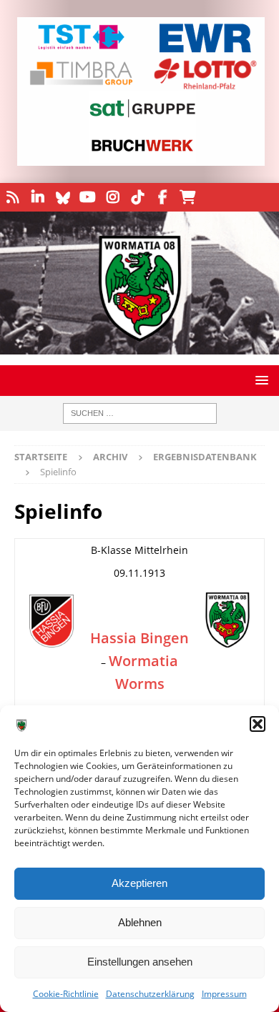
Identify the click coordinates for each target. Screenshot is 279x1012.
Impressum (224, 994)
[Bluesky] (62, 197)
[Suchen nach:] (140, 413)
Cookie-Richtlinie (66, 994)
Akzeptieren (139, 883)
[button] (257, 724)
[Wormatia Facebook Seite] (162, 197)
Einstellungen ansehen (139, 962)
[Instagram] (112, 197)
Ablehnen (140, 922)
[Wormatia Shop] (187, 197)
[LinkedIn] (37, 197)
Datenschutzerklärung (150, 994)
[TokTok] (137, 197)
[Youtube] (87, 197)
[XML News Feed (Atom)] (12, 197)
